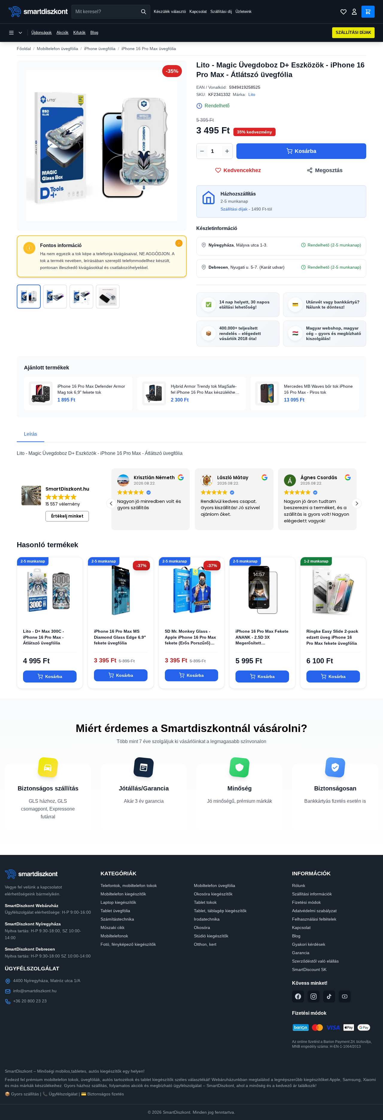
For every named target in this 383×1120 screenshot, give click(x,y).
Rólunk (298, 885)
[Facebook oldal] (298, 996)
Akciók (63, 32)
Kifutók (79, 32)
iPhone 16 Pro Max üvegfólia (148, 48)
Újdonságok (41, 32)
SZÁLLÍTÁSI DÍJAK (353, 32)
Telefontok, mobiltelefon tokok (129, 885)
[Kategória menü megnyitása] (15, 33)
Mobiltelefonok (114, 935)
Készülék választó (170, 11)
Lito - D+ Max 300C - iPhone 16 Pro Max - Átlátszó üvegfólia (43, 637)
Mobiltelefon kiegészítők (123, 894)
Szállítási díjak (234, 209)
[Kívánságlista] (343, 11)
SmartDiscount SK (309, 969)
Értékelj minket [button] (67, 516)
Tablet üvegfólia (115, 910)
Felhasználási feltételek (314, 919)
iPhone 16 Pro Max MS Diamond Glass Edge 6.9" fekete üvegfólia (120, 637)
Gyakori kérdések (308, 944)
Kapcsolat (198, 11)
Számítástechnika (117, 919)
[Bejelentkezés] (354, 11)
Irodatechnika (207, 919)
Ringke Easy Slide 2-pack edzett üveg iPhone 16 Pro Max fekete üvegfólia (332, 637)
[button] (356, 503)
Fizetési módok (306, 902)
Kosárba (305, 151)
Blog (94, 32)
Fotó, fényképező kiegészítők (128, 944)
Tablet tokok (205, 902)
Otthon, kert (205, 944)
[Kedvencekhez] (73, 613)
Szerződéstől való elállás (315, 961)
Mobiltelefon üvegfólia (57, 48)
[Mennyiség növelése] (227, 151)
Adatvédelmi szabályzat (314, 910)
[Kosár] (368, 12)
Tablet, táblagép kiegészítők (220, 910)
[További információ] (179, 243)
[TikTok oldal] (329, 996)
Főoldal (24, 48)
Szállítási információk (312, 894)
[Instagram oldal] (314, 996)
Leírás (30, 434)
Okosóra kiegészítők (213, 894)
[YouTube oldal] (345, 996)
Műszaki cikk (112, 927)
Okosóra (202, 927)
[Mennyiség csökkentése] (202, 151)
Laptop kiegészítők (118, 902)
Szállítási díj (221, 11)
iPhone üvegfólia (99, 48)
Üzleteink (243, 11)
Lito (251, 94)
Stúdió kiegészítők (211, 935)
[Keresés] (144, 12)
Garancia (300, 952)
